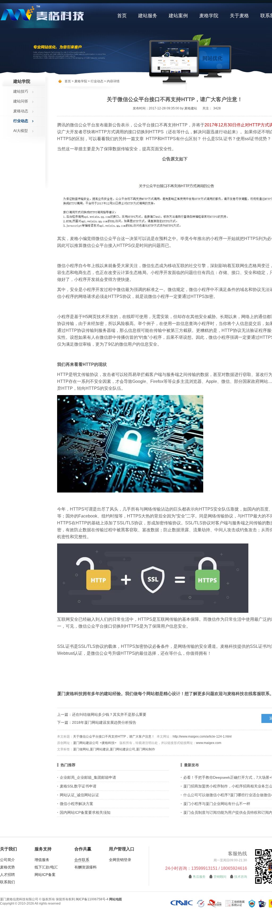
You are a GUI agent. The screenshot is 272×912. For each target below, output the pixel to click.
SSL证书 (65, 646)
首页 (122, 15)
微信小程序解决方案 (76, 804)
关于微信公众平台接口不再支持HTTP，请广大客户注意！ (114, 736)
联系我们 (7, 882)
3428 (217, 108)
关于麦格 (239, 15)
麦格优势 (7, 867)
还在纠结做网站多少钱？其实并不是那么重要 (109, 714)
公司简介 (7, 860)
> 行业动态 (95, 81)
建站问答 (20, 101)
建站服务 (147, 15)
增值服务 (42, 860)
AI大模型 (20, 131)
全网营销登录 (120, 860)
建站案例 (178, 15)
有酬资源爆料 (85, 867)
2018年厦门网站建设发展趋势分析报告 (104, 722)
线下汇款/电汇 (46, 867)
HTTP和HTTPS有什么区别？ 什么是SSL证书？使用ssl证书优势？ (208, 138)
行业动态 (20, 121)
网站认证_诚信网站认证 (79, 795)
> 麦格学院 (79, 81)
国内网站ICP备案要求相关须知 (85, 812)
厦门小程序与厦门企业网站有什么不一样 (216, 804)
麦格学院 (208, 15)
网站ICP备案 (45, 874)
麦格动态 (20, 111)
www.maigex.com (208, 743)
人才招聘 (7, 874)
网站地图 (115, 899)
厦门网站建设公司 (86, 743)
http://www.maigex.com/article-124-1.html (202, 736)
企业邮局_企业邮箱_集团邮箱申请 (88, 777)
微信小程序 (67, 265)
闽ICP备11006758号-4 (92, 899)
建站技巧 (20, 91)
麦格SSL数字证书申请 (78, 786)
